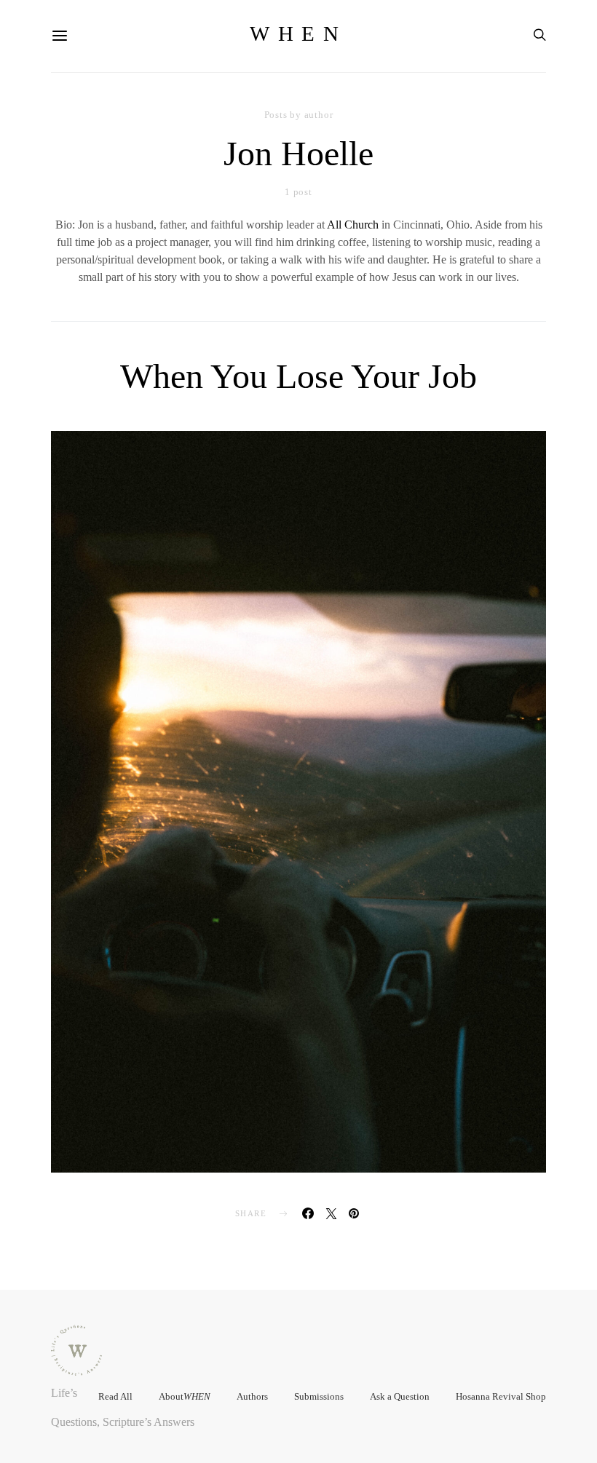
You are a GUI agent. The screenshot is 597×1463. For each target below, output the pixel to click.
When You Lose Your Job (298, 376)
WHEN (298, 33)
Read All (115, 1396)
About (184, 1396)
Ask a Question (400, 1396)
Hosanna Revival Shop (501, 1396)
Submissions (319, 1396)
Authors (252, 1396)
